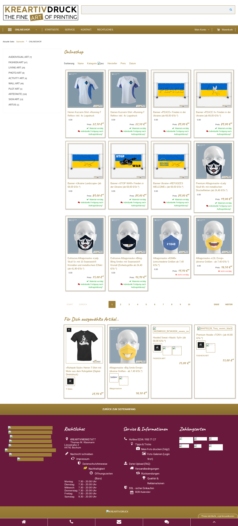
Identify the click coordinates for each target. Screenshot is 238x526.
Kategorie (92, 63)
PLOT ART (15, 89)
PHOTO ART (16, 73)
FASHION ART (18, 62)
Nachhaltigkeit (97, 468)
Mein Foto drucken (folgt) (155, 449)
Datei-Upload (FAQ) (139, 463)
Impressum (82, 459)
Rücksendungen (150, 473)
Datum (132, 63)
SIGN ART (16, 99)
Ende (216, 304)
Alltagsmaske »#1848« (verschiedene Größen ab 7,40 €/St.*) (168, 261)
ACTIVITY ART (18, 78)
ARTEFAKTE (18, 94)
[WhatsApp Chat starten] (30, 459)
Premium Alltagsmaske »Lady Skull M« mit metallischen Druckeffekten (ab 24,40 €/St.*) (211, 187)
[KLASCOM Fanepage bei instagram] (30, 428)
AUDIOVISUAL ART (20, 57)
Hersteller (112, 63)
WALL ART (16, 83)
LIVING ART (17, 67)
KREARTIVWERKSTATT (83, 439)
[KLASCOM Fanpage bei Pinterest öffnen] (30, 446)
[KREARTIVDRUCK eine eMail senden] (119, 522)
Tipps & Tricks (143, 444)
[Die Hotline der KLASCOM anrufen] (30, 455)
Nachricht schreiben (81, 454)
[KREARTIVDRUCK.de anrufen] (71, 522)
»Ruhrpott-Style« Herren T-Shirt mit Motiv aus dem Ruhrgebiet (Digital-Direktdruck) (83, 371)
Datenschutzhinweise (95, 463)
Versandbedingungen (147, 468)
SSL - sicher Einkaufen (141, 488)
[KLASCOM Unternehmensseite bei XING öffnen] (30, 450)
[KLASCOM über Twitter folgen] (30, 437)
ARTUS (14, 104)
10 (189, 304)
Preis (123, 63)
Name (81, 63)
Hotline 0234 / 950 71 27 (142, 439)
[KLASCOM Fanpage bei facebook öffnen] (30, 432)
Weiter (231, 9)
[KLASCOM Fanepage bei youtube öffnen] (30, 441)
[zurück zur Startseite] (23, 522)
